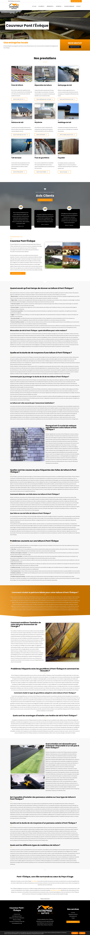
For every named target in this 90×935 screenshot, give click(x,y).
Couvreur (41, 6)
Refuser (82, 933)
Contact (78, 6)
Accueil (34, 6)
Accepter (75, 933)
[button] (76, 1)
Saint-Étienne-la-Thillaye (55, 890)
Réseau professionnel (45, 898)
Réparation (50, 6)
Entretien (58, 6)
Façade (73, 918)
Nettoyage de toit (73, 916)
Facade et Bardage (69, 6)
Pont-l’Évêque (34, 881)
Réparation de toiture (73, 914)
